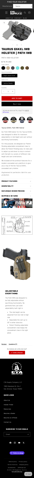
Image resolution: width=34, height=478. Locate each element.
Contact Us (7, 422)
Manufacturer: (7, 6)
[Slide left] (13, 45)
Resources (7, 409)
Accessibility (11, 467)
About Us (7, 400)
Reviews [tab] (4, 344)
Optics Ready (8, 83)
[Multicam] (27, 68)
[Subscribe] (28, 434)
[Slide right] (21, 45)
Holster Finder (8, 404)
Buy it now (17, 104)
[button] (6, 13)
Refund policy (13, 461)
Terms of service (12, 464)
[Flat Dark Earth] (8, 68)
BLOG (25, 18)
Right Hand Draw (9, 75)
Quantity (4, 87)
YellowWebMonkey (17, 471)
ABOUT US (9, 18)
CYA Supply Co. (17, 469)
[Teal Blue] (17, 68)
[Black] (3, 68)
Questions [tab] (13, 344)
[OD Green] (22, 68)
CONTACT (17, 18)
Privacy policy (23, 461)
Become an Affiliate (10, 417)
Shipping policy (23, 464)
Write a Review (19, 353)
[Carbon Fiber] (13, 68)
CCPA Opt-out (22, 467)
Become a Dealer (9, 413)
